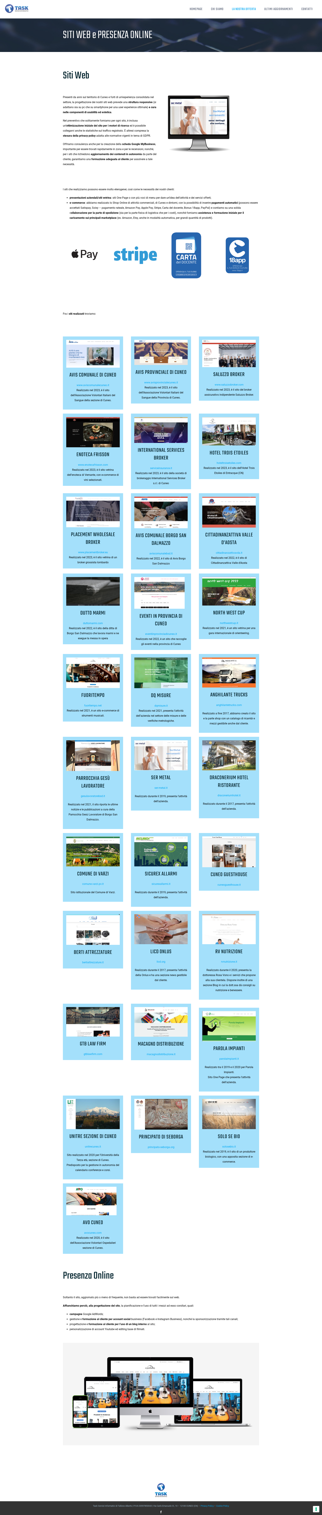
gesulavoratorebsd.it (93, 796)
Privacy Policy (207, 1506)
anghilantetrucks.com (229, 705)
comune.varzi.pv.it (93, 883)
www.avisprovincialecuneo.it (161, 382)
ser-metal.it (161, 787)
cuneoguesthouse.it (229, 884)
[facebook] (161, 1512)
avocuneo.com (93, 1232)
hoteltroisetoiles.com (229, 463)
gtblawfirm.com (93, 1054)
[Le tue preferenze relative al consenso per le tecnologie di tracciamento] (316, 1509)
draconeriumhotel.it (229, 795)
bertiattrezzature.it (93, 962)
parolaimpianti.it (229, 1058)
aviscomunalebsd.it (161, 553)
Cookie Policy (222, 1506)
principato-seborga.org (161, 1147)
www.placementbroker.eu (93, 552)
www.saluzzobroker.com (229, 384)
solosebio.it (229, 1146)
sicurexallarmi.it (161, 883)
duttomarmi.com (93, 623)
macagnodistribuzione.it (161, 1054)
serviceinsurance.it (161, 468)
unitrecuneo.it (93, 1146)
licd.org (161, 961)
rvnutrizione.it (229, 961)
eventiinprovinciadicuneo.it (161, 634)
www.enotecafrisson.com (93, 464)
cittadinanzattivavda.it (229, 552)
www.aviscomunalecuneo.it (93, 385)
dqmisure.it (161, 705)
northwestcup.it (229, 623)
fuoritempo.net (93, 705)
